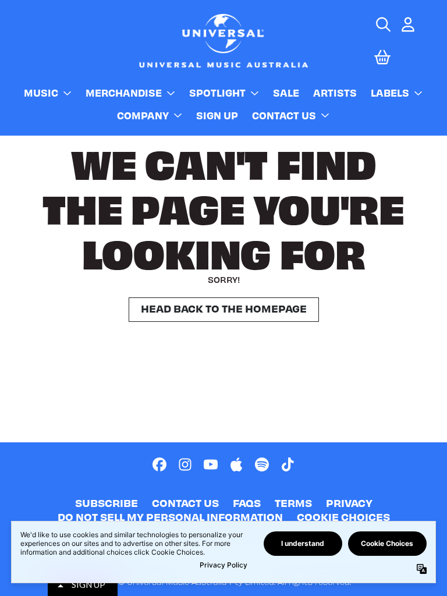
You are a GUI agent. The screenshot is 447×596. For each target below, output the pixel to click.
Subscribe (106, 502)
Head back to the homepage (224, 308)
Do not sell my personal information (170, 516)
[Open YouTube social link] (211, 464)
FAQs (247, 502)
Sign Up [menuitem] (217, 115)
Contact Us (185, 502)
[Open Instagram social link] (185, 464)
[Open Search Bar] (382, 24)
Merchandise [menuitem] (124, 92)
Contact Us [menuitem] (284, 115)
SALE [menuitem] (286, 92)
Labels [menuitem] (390, 92)
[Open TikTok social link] (287, 464)
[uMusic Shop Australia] (223, 40)
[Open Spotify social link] (262, 464)
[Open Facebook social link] (159, 464)
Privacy (349, 502)
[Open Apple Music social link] (236, 464)
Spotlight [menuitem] (217, 92)
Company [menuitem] (143, 115)
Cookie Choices (343, 516)
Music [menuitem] (41, 92)
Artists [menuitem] (335, 92)
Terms (293, 502)
